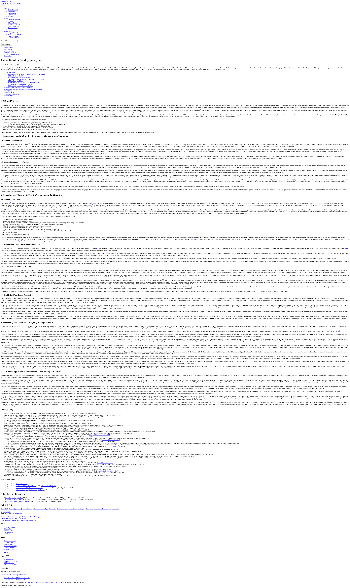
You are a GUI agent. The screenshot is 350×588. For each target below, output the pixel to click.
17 (96, 301)
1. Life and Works (9, 72)
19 (338, 331)
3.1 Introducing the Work (15, 81)
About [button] (6, 18)
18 (37, 318)
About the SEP (12, 21)
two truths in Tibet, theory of (102, 509)
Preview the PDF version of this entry (26, 486)
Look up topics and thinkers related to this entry (29, 488)
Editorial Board (12, 23)
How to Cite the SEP (14, 24)
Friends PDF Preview (10, 52)
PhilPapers (41, 490)
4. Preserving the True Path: (20, 87)
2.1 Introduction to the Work (16, 76)
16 (163, 280)
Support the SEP (13, 33)
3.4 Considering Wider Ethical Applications (20, 86)
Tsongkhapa (89, 509)
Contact (10, 29)
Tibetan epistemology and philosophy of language (71, 509)
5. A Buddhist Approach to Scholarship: (23, 89)
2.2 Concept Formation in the (19, 77)
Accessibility (8, 551)
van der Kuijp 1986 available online (107, 471)
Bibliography (8, 49)
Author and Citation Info (11, 54)
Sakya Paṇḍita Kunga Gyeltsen (14, 498)
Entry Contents (8, 47)
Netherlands (14, 575)
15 (82, 270)
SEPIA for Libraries (14, 37)
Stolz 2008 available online (105, 463)
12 (347, 248)
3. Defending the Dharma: (24, 79)
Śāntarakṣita (52, 509)
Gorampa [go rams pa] (15, 509)
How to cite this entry (22, 484)
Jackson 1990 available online (110, 440)
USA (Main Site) (17, 578)
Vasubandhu (115, 509)
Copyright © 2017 (6, 512)
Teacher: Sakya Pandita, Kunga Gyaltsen (17, 501)
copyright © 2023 (32, 582)
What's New (11, 11)
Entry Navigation (5, 44)
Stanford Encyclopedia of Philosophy (11, 3)
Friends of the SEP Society (48, 486)
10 (27, 234)
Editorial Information (14, 19)
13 (216, 253)
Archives (10, 16)
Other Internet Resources (11, 94)
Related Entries (8, 95)
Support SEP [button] (8, 31)
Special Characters (13, 26)
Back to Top (7, 56)
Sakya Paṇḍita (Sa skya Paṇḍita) (14, 499)
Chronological (12, 14)
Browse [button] (6, 8)
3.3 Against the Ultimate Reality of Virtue (20, 84)
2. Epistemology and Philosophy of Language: (25, 74)
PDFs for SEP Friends (14, 34)
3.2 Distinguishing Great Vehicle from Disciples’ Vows (24, 82)
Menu (2, 5)
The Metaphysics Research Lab (48, 582)
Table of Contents (13, 10)
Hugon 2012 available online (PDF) (100, 435)
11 (96, 248)
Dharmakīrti (4, 509)
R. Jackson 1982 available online (114, 446)
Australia (15, 579)
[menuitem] (178, 10)
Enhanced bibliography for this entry (26, 490)
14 (312, 253)
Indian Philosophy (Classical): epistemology (35, 509)
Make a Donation (13, 36)
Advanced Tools (13, 28)
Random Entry (12, 13)
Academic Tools (9, 51)
